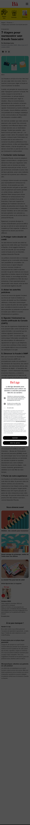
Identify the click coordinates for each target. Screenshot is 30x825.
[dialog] (15, 412)
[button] (15, 408)
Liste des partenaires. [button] (21, 421)
